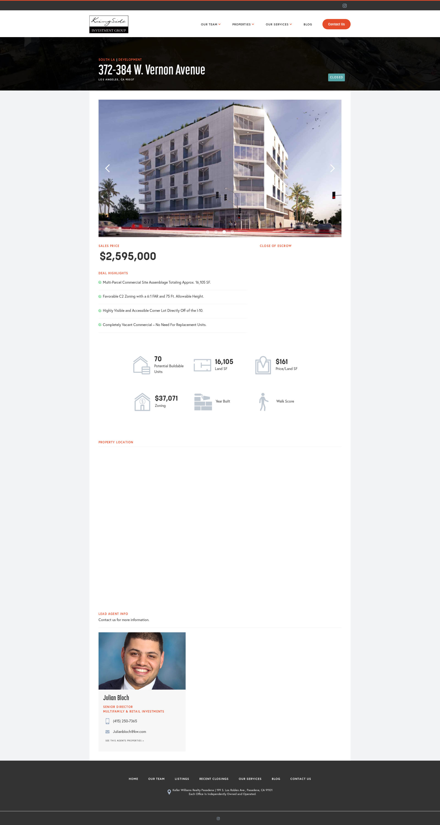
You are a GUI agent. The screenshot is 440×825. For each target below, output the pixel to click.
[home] (108, 23)
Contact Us (336, 24)
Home (133, 779)
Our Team (156, 779)
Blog (276, 779)
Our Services (250, 779)
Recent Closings (214, 779)
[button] (210, 24)
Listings (182, 779)
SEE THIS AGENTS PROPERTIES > (124, 741)
